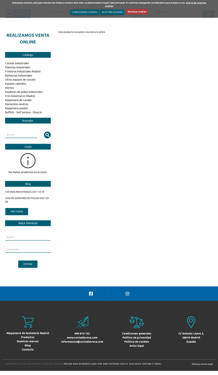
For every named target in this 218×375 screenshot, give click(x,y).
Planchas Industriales (17, 67)
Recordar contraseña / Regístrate (23, 257)
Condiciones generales (136, 333)
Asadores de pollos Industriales (24, 91)
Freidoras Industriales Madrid (22, 71)
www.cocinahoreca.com (82, 337)
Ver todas (16, 211)
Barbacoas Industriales (18, 75)
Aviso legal (136, 345)
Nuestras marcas (28, 341)
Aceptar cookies (112, 12)
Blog (28, 345)
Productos (27, 337)
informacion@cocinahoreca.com (82, 341)
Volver (61, 35)
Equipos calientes (15, 83)
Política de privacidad (136, 337)
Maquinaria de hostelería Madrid (27, 333)
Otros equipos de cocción (20, 79)
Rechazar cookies (137, 11)
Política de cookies (136, 341)
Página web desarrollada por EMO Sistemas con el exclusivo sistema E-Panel (113, 364)
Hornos (9, 87)
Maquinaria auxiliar (16, 108)
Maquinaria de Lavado (18, 100)
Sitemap (196, 364)
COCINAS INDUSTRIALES (18, 191)
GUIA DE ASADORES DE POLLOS (22, 198)
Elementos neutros (16, 104)
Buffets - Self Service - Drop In (23, 112)
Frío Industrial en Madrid (20, 95)
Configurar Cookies (84, 12)
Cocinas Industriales (17, 63)
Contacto (28, 349)
